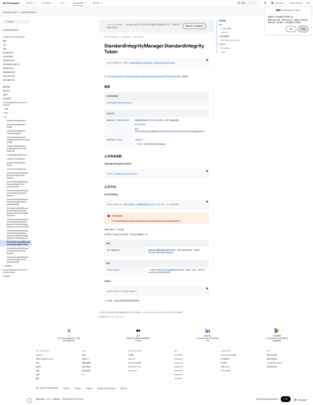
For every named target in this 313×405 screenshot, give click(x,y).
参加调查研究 (272, 367)
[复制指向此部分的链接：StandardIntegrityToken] (133, 163)
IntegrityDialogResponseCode (170, 270)
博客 (98, 3)
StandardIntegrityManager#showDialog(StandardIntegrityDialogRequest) (169, 131)
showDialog (140, 120)
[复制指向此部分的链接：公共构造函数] (124, 156)
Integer (124, 120)
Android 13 (178, 371)
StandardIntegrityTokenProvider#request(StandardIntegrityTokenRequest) (144, 76)
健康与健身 (86, 363)
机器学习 (85, 359)
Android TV (132, 371)
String (119, 139)
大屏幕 (130, 355)
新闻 (37, 371)
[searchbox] (16, 22)
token (137, 139)
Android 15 (178, 363)
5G (83, 374)
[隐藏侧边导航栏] (29, 400)
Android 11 (178, 378)
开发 (62, 3)
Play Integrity (29, 12)
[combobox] (249, 3)
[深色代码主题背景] (207, 60)
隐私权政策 (86, 371)
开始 (303, 29)
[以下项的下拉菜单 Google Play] (87, 3)
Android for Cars (134, 367)
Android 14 (178, 367)
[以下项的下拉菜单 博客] (102, 3)
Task (118, 120)
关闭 (291, 29)
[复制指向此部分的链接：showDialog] (120, 194)
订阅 (286, 399)
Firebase (89, 388)
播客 (37, 378)
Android (39, 355)
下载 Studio (225, 367)
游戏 (83, 355)
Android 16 (178, 359)
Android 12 (178, 374)
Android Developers (111, 37)
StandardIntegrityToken (118, 103)
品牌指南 (56, 399)
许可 (48, 399)
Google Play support (274, 363)
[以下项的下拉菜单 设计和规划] (54, 3)
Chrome (78, 388)
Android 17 (178, 355)
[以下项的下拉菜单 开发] (67, 3)
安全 (37, 363)
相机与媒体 (86, 367)
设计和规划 (46, 3)
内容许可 (123, 312)
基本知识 (29, 3)
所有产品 (123, 388)
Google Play (78, 3)
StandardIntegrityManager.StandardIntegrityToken (152, 63)
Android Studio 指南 (228, 355)
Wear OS (131, 359)
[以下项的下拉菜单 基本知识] (36, 3)
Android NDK (226, 371)
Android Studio (296, 3)
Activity (151, 120)
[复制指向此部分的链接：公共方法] (118, 187)
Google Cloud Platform (106, 388)
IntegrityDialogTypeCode (161, 252)
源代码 (38, 367)
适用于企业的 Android (44, 359)
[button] (16, 104)
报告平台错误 (272, 355)
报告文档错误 (272, 359)
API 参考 (224, 363)
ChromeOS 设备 (134, 363)
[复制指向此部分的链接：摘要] (112, 87)
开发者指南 (225, 359)
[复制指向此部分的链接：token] (113, 281)
